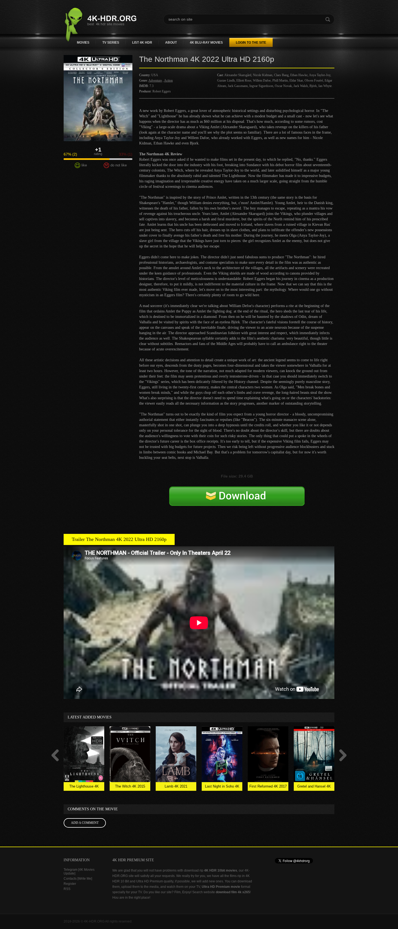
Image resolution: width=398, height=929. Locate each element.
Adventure (155, 80)
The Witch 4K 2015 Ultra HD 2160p (130, 787)
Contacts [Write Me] (78, 878)
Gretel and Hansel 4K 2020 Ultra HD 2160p (314, 787)
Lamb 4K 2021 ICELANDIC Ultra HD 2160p (176, 787)
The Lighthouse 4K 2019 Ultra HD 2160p (84, 787)
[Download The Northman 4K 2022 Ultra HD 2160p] (237, 502)
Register (70, 884)
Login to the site (251, 42)
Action (168, 80)
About (171, 42)
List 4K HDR (142, 42)
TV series (110, 42)
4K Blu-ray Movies (206, 42)
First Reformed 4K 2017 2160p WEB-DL (268, 787)
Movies (83, 42)
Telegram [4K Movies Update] (79, 871)
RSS (67, 889)
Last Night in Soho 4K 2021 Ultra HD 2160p (222, 787)
